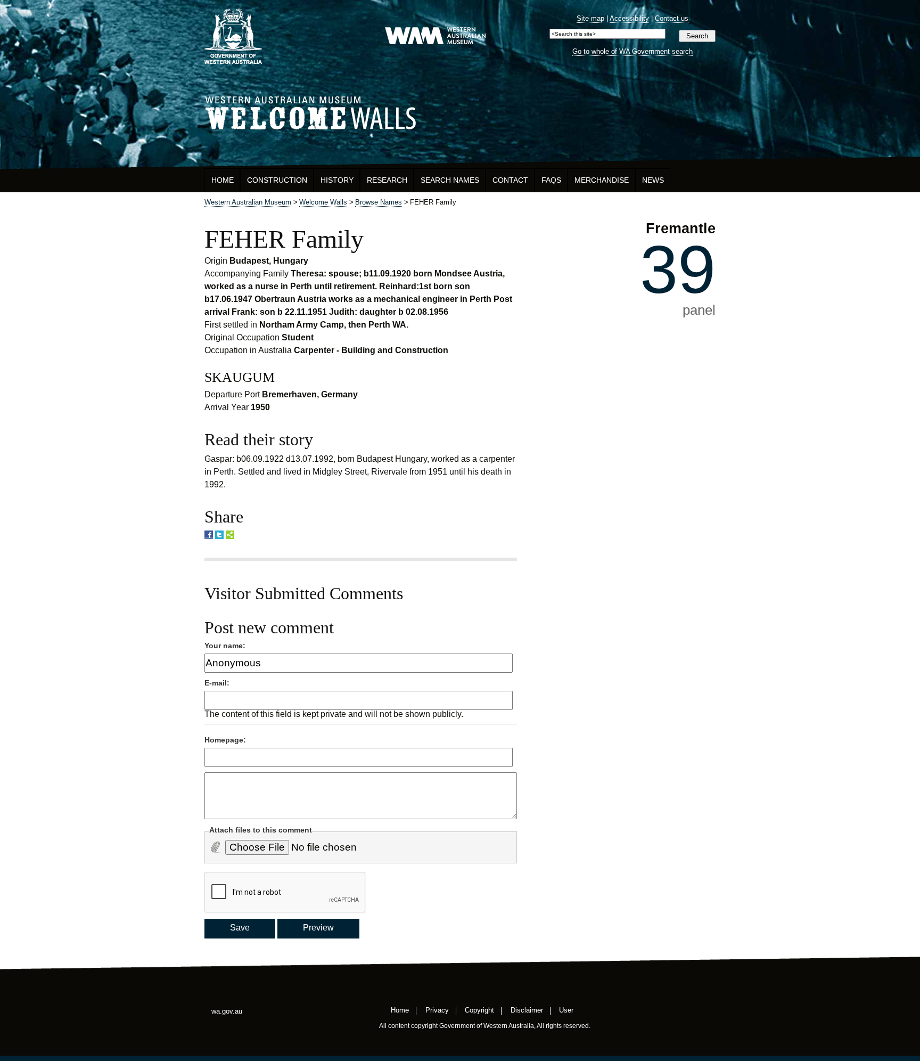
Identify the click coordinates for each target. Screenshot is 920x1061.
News (653, 180)
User (566, 1010)
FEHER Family (284, 239)
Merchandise (601, 180)
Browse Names (378, 202)
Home (222, 180)
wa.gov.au (226, 1011)
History (337, 180)
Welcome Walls (460, 111)
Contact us (671, 18)
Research (387, 180)
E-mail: (216, 683)
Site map (590, 18)
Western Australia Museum (233, 36)
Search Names (450, 180)
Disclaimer (527, 1010)
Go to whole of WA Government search (632, 51)
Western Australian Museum (435, 36)
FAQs (551, 180)
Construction (277, 180)
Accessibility (629, 18)
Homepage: (225, 740)
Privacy (437, 1010)
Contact (510, 180)
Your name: (224, 645)
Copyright (479, 1010)
